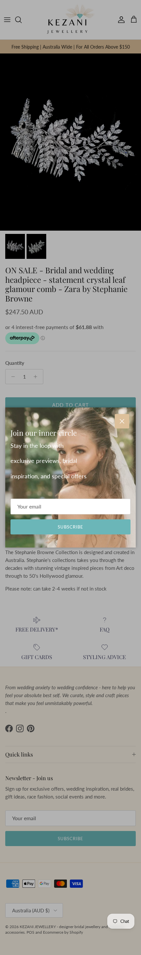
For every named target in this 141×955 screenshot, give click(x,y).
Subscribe (70, 526)
